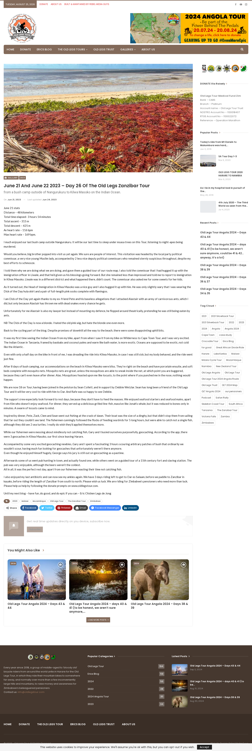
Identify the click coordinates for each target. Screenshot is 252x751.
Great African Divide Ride (230, 347)
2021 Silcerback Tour (222, 316)
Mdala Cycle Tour (212, 360)
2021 (204, 316)
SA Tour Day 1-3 (227, 156)
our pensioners (233, 391)
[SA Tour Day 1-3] (208, 161)
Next (191, 118)
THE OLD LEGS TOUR (50, 724)
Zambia (225, 416)
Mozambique (39, 501)
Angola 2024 (232, 328)
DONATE (43, 4)
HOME (10, 49)
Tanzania (207, 410)
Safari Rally (222, 397)
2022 (231, 322)
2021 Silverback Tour (213, 322)
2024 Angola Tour (98, 696)
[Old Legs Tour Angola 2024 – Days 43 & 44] (37, 579)
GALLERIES (126, 49)
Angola (216, 328)
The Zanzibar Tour (77, 501)
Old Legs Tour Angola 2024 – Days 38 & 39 (215, 697)
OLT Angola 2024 (211, 391)
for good (206, 347)
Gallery (12, 178)
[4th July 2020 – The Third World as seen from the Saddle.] (208, 207)
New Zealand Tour (226, 366)
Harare (205, 353)
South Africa (236, 403)
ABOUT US (56, 4)
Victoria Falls (209, 416)
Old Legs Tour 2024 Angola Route (220, 378)
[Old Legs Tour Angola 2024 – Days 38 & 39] (160, 579)
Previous (4, 118)
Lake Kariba (220, 353)
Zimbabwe (95, 501)
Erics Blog (228, 341)
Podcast (206, 397)
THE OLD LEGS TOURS (71, 49)
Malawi (25, 501)
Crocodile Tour (210, 341)
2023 (22, 178)
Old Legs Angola (211, 372)
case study (225, 334)
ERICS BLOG (44, 49)
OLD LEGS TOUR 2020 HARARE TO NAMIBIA (230, 174)
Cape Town (208, 334)
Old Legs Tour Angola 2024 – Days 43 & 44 (215, 665)
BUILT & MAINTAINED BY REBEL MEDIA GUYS (86, 4)
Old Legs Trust (209, 385)
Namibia (206, 366)
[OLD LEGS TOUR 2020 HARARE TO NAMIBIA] (208, 176)
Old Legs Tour (56, 501)
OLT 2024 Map (229, 385)
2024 (13, 563)
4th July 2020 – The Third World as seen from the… (233, 204)
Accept (204, 747)
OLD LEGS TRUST (103, 49)
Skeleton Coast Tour (213, 403)
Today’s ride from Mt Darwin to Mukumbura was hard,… (218, 143)
